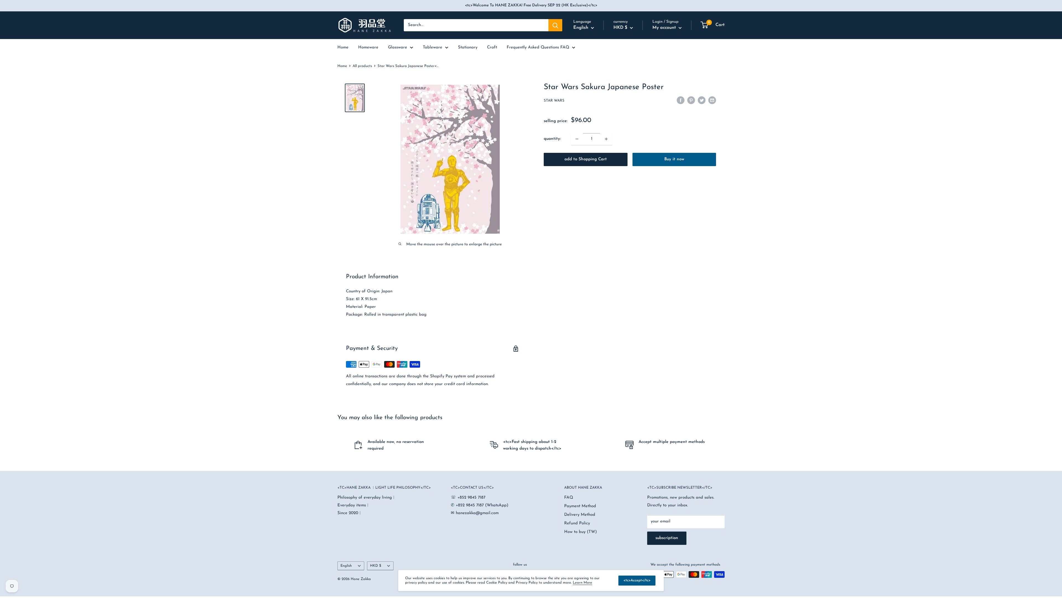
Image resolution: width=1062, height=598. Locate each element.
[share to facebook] (680, 100)
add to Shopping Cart (585, 159)
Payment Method (580, 506)
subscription (666, 538)
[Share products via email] (712, 100)
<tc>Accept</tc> (636, 580)
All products (362, 66)
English (346, 566)
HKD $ (375, 566)
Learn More (582, 582)
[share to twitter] (702, 100)
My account (664, 27)
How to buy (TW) (580, 532)
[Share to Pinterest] (691, 100)
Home (342, 66)
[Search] (555, 25)
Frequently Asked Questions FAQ (538, 47)
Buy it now (674, 159)
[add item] (606, 139)
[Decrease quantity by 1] (577, 139)
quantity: (552, 139)
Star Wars (554, 100)
